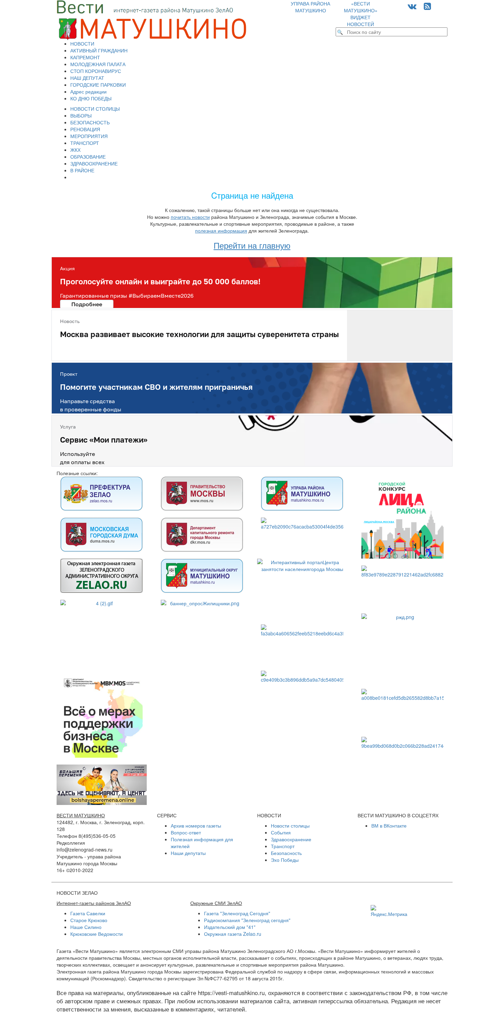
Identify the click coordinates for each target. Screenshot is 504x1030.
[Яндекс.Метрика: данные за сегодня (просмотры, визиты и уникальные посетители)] (389, 911)
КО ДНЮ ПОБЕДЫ (90, 98)
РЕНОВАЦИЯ (85, 129)
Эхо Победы (285, 859)
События (281, 832)
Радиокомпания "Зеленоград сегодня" (247, 920)
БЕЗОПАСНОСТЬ (90, 122)
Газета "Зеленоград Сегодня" (237, 913)
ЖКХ (75, 149)
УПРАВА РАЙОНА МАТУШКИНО (310, 7)
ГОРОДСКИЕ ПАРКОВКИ (98, 84)
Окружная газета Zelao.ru (232, 933)
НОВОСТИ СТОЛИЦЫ (95, 108)
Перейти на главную (252, 245)
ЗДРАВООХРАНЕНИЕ (94, 163)
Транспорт (283, 846)
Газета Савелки (87, 913)
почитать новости (190, 216)
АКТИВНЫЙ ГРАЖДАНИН (99, 50)
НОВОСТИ (82, 43)
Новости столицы (290, 825)
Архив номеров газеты (196, 825)
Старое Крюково (88, 920)
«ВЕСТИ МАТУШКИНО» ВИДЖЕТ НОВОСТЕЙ (360, 13)
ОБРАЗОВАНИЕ (88, 156)
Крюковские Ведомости (96, 933)
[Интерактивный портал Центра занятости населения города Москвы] (302, 588)
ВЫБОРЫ (81, 115)
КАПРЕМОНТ (85, 57)
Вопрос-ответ (186, 832)
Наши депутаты (188, 852)
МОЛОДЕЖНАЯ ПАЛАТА (97, 64)
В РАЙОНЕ (82, 170)
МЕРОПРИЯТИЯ (89, 136)
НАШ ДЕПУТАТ (87, 77)
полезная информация (221, 230)
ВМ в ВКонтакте (389, 825)
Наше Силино (85, 926)
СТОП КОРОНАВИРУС (95, 70)
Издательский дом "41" (229, 926)
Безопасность (286, 852)
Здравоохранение (291, 839)
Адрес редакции (88, 91)
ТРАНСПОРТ (84, 142)
